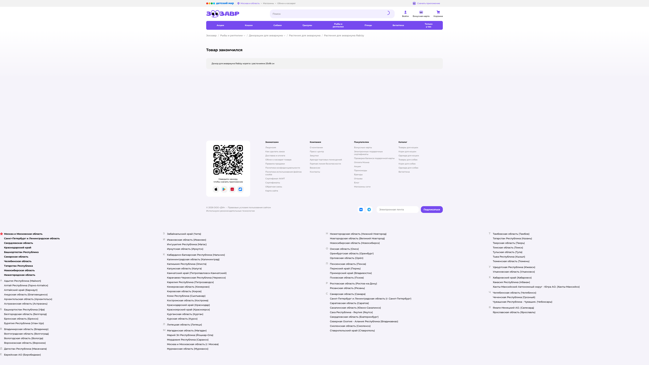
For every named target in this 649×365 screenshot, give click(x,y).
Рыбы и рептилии (231, 35)
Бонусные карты (363, 147)
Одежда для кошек (409, 155)
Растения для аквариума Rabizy (344, 35)
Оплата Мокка (361, 162)
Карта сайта (271, 190)
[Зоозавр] (235, 14)
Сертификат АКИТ (275, 178)
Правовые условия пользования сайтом (249, 207)
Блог (356, 182)
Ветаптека (404, 172)
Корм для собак (407, 163)
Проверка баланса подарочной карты (374, 158)
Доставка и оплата (275, 155)
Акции (357, 166)
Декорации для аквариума (266, 35)
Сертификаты (272, 182)
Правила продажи (275, 163)
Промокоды (360, 170)
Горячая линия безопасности (325, 163)
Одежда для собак (408, 167)
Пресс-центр (317, 151)
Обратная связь (273, 186)
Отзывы (358, 178)
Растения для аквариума (304, 35)
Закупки (314, 155)
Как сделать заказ (275, 151)
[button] (432, 209)
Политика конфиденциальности (282, 167)
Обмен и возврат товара (278, 159)
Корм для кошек (407, 151)
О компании (316, 147)
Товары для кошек (408, 147)
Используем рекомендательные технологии (230, 211)
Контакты (315, 172)
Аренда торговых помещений (326, 159)
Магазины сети (362, 186)
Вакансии (315, 167)
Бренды (358, 174)
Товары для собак (408, 159)
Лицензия (270, 147)
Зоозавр (211, 35)
